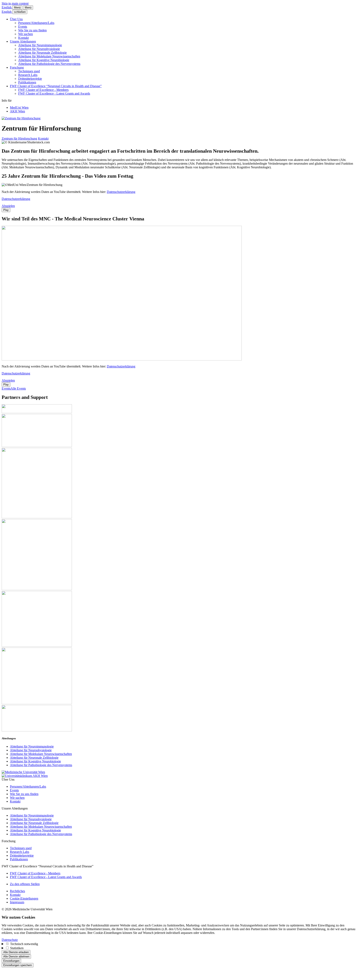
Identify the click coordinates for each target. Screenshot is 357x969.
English (7, 7)
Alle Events (18, 388)
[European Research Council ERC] (37, 517)
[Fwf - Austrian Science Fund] (37, 412)
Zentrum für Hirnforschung (19, 138)
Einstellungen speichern (17, 965)
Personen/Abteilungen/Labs (36, 23)
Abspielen (8, 206)
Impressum (17, 902)
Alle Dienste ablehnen (16, 956)
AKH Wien (17, 111)
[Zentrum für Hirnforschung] (21, 118)
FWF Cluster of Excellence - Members (43, 90)
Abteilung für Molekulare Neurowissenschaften (49, 56)
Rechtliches (17, 891)
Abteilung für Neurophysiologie (39, 49)
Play (6, 210)
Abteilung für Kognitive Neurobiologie (43, 60)
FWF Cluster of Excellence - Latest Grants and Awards (54, 93)
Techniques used (29, 71)
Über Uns (16, 19)
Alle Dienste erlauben (16, 952)
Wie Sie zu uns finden (32, 30)
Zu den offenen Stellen (25, 884)
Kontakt (23, 37)
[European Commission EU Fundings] (37, 589)
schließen (20, 11)
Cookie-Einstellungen (24, 898)
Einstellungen (11, 960)
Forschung (17, 67)
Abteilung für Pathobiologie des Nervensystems (49, 63)
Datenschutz (10, 940)
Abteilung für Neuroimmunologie (40, 45)
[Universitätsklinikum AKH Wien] (25, 776)
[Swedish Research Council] (37, 446)
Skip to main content (15, 3)
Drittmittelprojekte (30, 78)
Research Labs (27, 75)
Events (22, 26)
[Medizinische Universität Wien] (23, 772)
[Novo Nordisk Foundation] (37, 645)
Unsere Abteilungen (23, 41)
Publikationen (27, 82)
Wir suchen (25, 34)
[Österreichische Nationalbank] (37, 703)
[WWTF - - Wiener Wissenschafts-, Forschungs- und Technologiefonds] (37, 730)
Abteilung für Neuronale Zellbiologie (42, 52)
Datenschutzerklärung (121, 192)
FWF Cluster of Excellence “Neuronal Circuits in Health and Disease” (56, 86)
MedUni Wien (19, 107)
